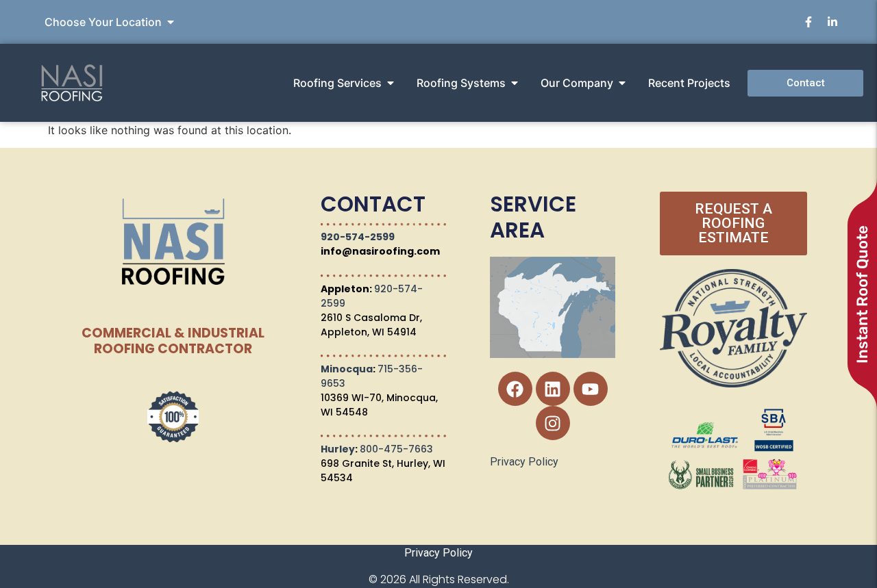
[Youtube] (590, 389)
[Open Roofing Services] (390, 83)
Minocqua (347, 369)
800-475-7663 (396, 449)
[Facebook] (515, 389)
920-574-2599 (358, 237)
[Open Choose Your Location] (170, 22)
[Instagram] (553, 423)
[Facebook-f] (808, 22)
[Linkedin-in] (832, 22)
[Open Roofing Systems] (514, 83)
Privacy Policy (524, 461)
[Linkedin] (553, 389)
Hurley (338, 449)
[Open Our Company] (622, 83)
